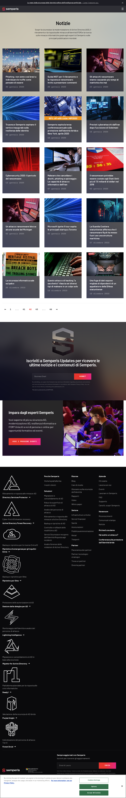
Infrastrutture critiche (81, 515)
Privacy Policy (80, 384)
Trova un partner (78, 561)
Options (94, 786)
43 (37, 309)
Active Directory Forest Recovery (17, 523)
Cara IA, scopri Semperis (109, 506)
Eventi (101, 489)
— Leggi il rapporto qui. (63, 3)
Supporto (103, 502)
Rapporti (75, 496)
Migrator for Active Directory (14, 664)
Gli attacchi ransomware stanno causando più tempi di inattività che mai (104, 80)
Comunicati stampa (107, 520)
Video (73, 500)
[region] (63, 786)
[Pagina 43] (57, 309)
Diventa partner (78, 565)
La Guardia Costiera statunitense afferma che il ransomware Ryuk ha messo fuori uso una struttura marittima (103, 233)
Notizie (102, 524)
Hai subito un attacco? (108, 535)
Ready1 (5, 692)
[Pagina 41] (5, 309)
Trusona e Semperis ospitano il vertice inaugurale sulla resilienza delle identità (21, 128)
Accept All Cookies (94, 793)
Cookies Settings (94, 780)
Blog (73, 481)
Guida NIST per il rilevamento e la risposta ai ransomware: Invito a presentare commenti (63, 80)
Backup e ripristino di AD (54, 524)
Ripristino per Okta (10, 581)
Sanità (74, 523)
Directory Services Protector (15, 497)
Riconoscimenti (105, 516)
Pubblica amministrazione (82, 531)
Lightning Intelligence (12, 635)
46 (51, 309)
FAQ (100, 497)
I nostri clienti (50, 485)
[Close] (122, 786)
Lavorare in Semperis (108, 493)
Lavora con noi (105, 485)
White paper (76, 504)
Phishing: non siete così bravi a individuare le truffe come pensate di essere (21, 80)
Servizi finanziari (78, 519)
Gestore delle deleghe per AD (15, 606)
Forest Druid (7, 747)
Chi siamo (103, 481)
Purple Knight (8, 718)
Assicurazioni (77, 527)
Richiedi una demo (107, 530)
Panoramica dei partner (81, 550)
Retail (74, 535)
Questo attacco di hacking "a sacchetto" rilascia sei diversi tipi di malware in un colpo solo (63, 284)
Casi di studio (77, 485)
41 (24, 309)
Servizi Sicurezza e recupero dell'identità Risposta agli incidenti (56, 537)
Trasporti (75, 540)
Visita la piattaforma (52, 481)
